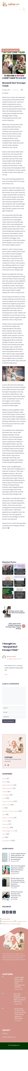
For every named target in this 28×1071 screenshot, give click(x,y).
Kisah (3, 814)
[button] (20, 9)
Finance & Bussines (7, 801)
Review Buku (5, 827)
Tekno (4, 834)
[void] (5, 765)
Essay (7, 50)
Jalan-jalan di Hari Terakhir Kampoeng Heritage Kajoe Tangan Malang (13, 626)
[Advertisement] (14, 28)
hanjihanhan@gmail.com (9, 1037)
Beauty (4, 782)
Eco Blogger (5, 795)
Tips (3, 837)
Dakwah (4, 792)
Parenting (5, 824)
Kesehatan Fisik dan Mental (10, 811)
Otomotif (5, 821)
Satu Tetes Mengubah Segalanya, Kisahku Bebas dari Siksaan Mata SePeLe (20, 997)
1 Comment (15, 90)
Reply (6, 674)
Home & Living (6, 805)
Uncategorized (13, 50)
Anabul (4, 778)
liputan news (11, 656)
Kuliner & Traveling (7, 818)
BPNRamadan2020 (7, 785)
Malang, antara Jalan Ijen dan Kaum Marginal (17, 612)
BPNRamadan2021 (7, 788)
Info (3, 808)
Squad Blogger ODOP (8, 831)
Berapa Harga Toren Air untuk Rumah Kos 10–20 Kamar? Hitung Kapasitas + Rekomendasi (17, 882)
